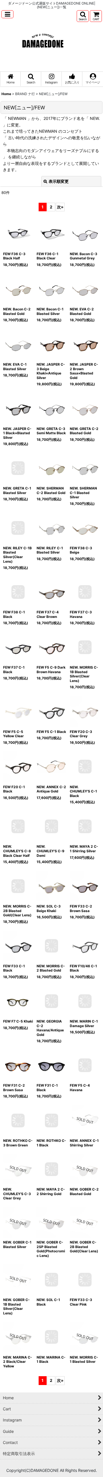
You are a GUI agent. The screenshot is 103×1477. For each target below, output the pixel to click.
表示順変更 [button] (59, 181)
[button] (7, 14)
